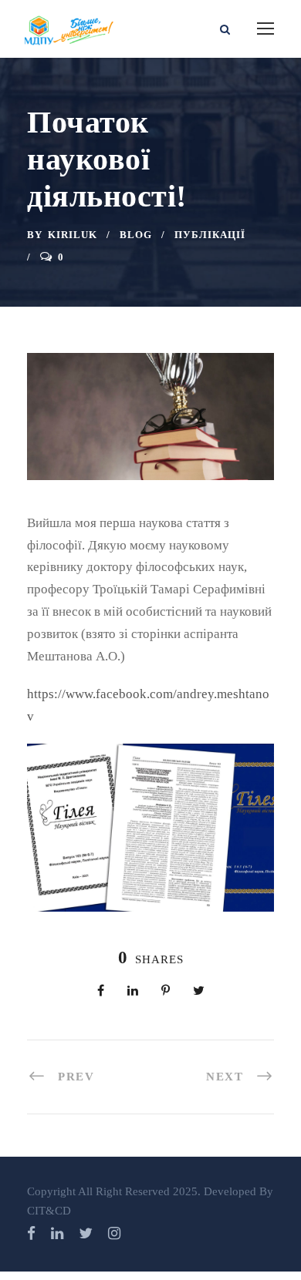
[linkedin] (57, 1233)
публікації (209, 234)
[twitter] (86, 1233)
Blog (136, 234)
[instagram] (114, 1233)
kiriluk (72, 234)
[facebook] (31, 1233)
